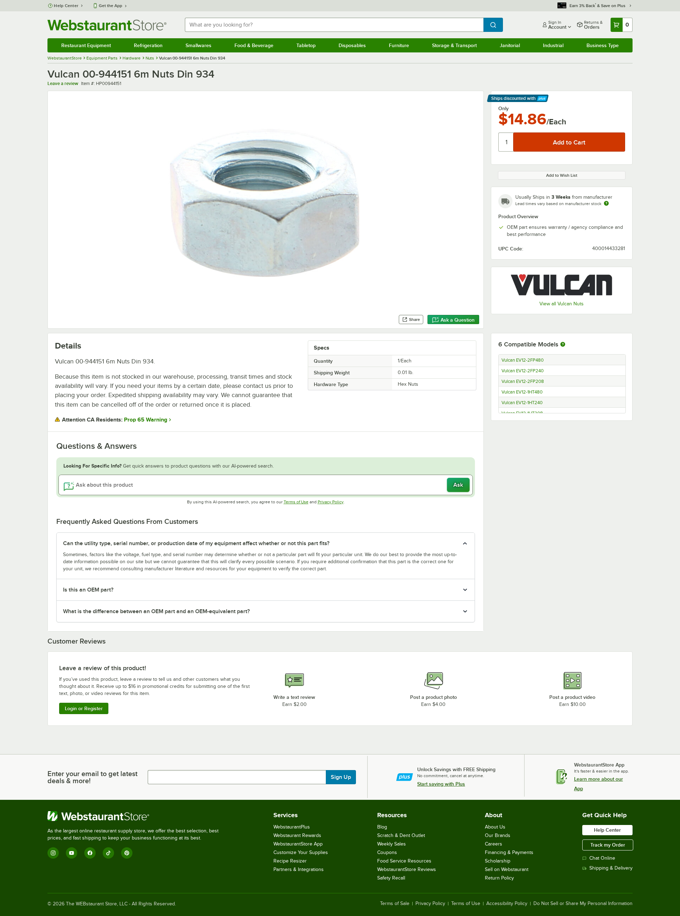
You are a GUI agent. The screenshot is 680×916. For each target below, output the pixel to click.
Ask (458, 485)
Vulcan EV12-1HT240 (522, 402)
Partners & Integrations (298, 869)
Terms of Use (296, 501)
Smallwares (198, 45)
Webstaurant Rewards (297, 835)
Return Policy (499, 878)
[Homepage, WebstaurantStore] (106, 24)
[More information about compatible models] (563, 344)
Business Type (602, 45)
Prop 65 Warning (145, 420)
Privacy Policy (331, 501)
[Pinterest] (126, 853)
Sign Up (341, 777)
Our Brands (497, 835)
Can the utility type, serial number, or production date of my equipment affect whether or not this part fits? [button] (196, 543)
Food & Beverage (253, 45)
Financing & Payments (509, 852)
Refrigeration (148, 45)
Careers (493, 844)
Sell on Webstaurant (506, 869)
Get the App (110, 5)
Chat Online (602, 858)
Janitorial (510, 45)
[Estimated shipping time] (606, 203)
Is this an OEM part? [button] (88, 590)
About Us (495, 827)
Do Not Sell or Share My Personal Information (583, 903)
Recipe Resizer (290, 861)
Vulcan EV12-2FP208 (523, 381)
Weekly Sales (391, 844)
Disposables (352, 45)
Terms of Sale (394, 903)
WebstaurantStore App (298, 844)
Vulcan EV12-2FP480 (523, 360)
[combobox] (334, 25)
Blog (382, 827)
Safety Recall (391, 878)
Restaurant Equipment (86, 45)
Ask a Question (458, 320)
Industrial (553, 45)
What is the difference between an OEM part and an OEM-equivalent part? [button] (156, 611)
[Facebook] (90, 853)
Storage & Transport (454, 45)
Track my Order (607, 845)
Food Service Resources (404, 861)
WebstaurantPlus (291, 827)
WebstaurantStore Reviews (406, 869)
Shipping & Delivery (611, 868)
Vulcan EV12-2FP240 (523, 370)
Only (503, 108)
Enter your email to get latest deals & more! (92, 777)
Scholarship (497, 861)
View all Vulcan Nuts (561, 303)
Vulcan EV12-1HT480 (522, 392)
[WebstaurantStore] (136, 816)
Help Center (66, 5)
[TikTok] (108, 853)
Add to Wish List (561, 175)
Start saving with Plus (441, 784)
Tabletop (306, 45)
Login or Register (84, 708)
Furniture (399, 45)
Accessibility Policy (506, 903)
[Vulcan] (561, 284)
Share (414, 319)
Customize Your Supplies (300, 852)
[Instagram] (53, 853)
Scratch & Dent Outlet (401, 835)
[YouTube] (71, 853)
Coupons (387, 852)
